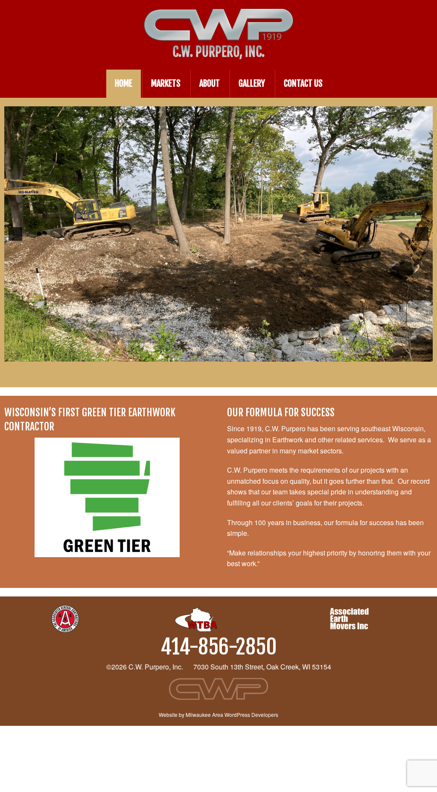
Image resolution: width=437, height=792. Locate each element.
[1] (205, 354)
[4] (232, 354)
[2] (214, 354)
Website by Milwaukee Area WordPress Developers (218, 714)
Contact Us (303, 83)
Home (123, 83)
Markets (166, 83)
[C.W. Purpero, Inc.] (218, 16)
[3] (223, 354)
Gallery (252, 83)
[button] (15, 234)
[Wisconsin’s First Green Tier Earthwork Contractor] (107, 497)
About (209, 83)
